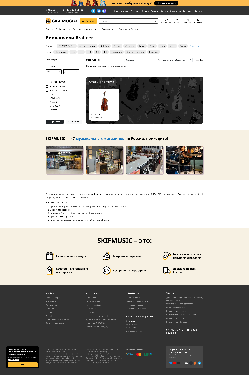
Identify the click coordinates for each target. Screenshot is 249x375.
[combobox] (128, 21)
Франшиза (188, 11)
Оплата (145, 11)
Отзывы (164, 11)
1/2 (73, 51)
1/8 (89, 51)
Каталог (90, 21)
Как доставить (52, 305)
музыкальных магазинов (100, 138)
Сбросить (75, 121)
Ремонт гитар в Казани (176, 318)
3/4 (97, 51)
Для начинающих (135, 51)
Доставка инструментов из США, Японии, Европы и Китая (184, 298)
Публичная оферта (134, 305)
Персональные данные (136, 308)
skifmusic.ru (57, 351)
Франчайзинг (92, 308)
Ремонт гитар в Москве (176, 311)
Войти (177, 22)
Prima (183, 46)
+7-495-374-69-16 (73, 10)
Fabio (142, 46)
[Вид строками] (197, 60)
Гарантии (50, 308)
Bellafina (104, 46)
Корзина (198, 22)
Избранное (166, 22)
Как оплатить (51, 301)
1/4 (81, 51)
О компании (175, 11)
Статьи (49, 312)
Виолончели (107, 29)
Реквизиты (90, 312)
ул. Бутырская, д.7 (53, 12)
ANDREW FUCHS (67, 46)
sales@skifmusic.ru (73, 12)
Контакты (199, 11)
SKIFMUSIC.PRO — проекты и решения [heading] (182, 331)
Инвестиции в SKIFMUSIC (97, 327)
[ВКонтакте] (99, 11)
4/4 (105, 51)
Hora (162, 46)
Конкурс (49, 316)
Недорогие (61, 51)
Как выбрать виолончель (98, 116)
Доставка (135, 11)
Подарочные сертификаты (57, 319)
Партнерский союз (94, 305)
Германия (117, 51)
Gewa (152, 46)
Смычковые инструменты (84, 29)
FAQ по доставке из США (137, 301)
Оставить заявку (133, 297)
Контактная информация (139, 316)
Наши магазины (121, 11)
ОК (22, 364)
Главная (49, 29)
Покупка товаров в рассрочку (179, 304)
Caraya (117, 46)
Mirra (172, 46)
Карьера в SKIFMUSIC (96, 323)
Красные (153, 51)
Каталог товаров (53, 297)
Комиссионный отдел (175, 307)
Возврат (155, 11)
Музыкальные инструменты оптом (101, 319)
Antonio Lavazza (87, 46)
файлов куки (13, 359)
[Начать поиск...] (154, 21)
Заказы (187, 22)
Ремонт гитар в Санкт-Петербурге (181, 314)
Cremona (129, 46)
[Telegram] (93, 11)
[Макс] (104, 11)
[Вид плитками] (201, 60)
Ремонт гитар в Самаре (176, 322)
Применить (56, 121)
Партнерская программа (97, 316)
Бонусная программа (55, 323)
